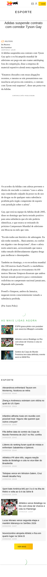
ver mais (22, 547)
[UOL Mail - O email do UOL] (32, 3)
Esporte (23, 12)
